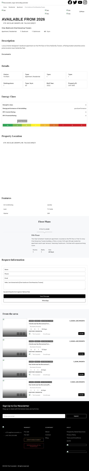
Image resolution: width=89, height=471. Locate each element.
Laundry (49, 205)
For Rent (31, 320)
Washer (5, 213)
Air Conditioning (8, 205)
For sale (26, 431)
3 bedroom (37, 320)
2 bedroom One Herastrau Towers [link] (40, 344)
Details (81, 333)
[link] (15, 327)
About (47, 431)
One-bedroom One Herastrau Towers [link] (41, 364)
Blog (46, 438)
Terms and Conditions (74, 438)
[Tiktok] (84, 465)
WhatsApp (45, 300)
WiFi (48, 213)
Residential (12, 7)
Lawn (5, 209)
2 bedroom (37, 341)
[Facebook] (74, 465)
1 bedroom (37, 361)
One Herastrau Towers (47, 320)
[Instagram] (79, 465)
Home (5, 7)
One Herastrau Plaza (46, 382)
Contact (48, 435)
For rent (26, 435)
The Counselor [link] (36, 334)
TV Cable (50, 209)
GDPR (69, 441)
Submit (76, 416)
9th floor (44, 229)
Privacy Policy (71, 435)
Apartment (20, 7)
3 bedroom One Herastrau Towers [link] (40, 324)
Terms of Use (26, 292)
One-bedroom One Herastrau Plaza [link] (40, 385)
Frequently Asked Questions (76, 431)
